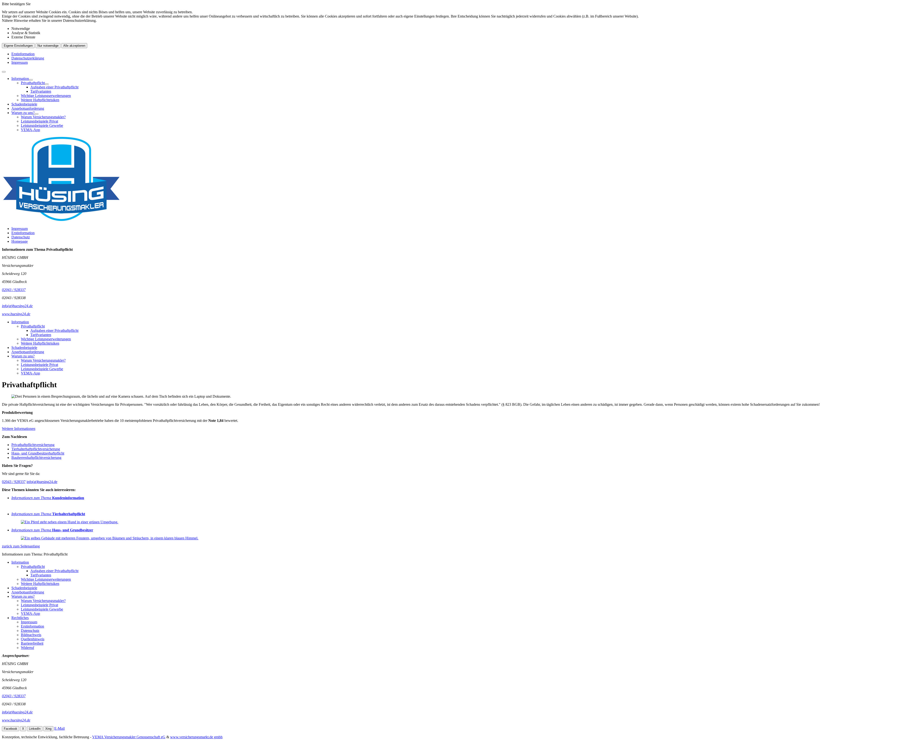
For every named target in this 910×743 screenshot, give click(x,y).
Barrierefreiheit (32, 643)
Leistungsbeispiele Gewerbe (42, 125)
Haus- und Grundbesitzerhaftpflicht (37, 453)
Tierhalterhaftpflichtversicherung (35, 449)
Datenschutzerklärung (27, 58)
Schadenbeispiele (24, 104)
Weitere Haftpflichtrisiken (40, 100)
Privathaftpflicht (33, 83)
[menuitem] (459, 89)
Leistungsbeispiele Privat (39, 121)
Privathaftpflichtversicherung (33, 445)
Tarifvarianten (40, 91)
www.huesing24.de (16, 720)
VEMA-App (30, 130)
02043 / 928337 (14, 482)
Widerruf (27, 648)
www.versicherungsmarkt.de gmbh (196, 737)
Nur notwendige (48, 45)
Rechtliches (20, 618)
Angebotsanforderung (27, 108)
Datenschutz (20, 237)
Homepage (19, 241)
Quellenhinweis (32, 639)
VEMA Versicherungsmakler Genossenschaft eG (128, 737)
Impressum (19, 62)
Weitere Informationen (18, 429)
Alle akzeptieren (74, 45)
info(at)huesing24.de (42, 482)
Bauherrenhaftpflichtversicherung (36, 458)
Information (20, 79)
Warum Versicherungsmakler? (43, 117)
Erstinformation (23, 54)
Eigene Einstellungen (18, 45)
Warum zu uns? (23, 113)
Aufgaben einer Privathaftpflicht (54, 87)
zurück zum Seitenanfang (21, 546)
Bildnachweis (31, 635)
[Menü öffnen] (4, 72)
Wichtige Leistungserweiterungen (46, 96)
